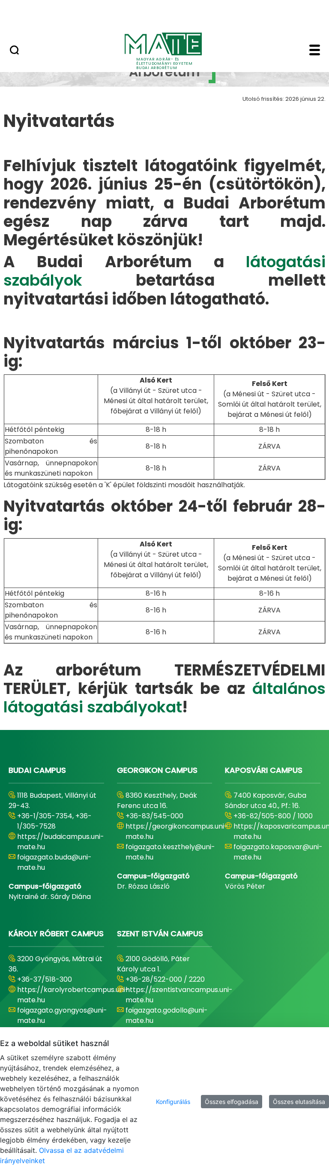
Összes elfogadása (231, 1101)
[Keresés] (14, 51)
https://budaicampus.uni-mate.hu (60, 842)
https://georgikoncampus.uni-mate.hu (177, 831)
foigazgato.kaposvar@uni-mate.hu (278, 852)
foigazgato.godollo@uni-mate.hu (167, 1015)
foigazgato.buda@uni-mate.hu (54, 862)
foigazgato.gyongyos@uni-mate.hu (62, 1015)
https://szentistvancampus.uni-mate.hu (179, 995)
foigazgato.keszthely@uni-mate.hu (170, 852)
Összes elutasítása (299, 1101)
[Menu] (315, 51)
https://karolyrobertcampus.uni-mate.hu (73, 995)
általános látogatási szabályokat (164, 698)
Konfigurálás (173, 1101)
